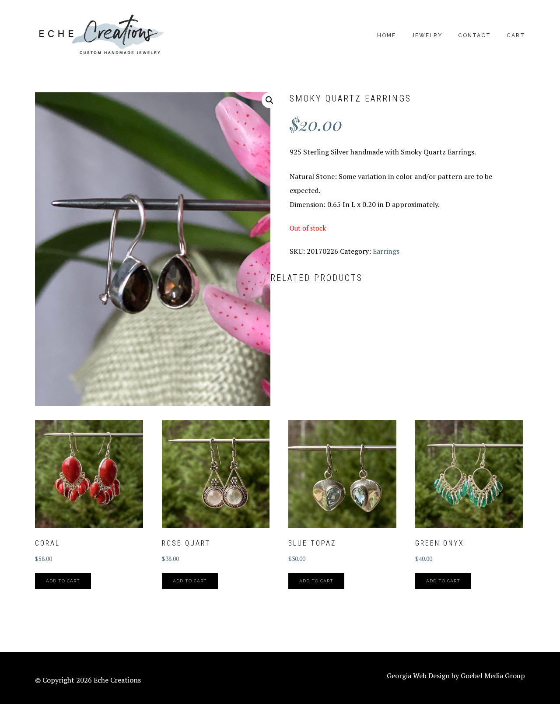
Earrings (386, 251)
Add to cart (63, 580)
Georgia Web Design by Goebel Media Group (456, 675)
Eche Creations (100, 35)
